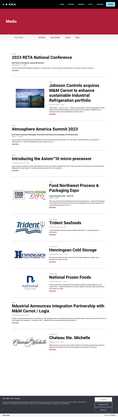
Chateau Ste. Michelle (69, 337)
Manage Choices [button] (103, 404)
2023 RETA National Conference (42, 57)
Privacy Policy (6, 415)
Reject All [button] (103, 410)
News (78, 37)
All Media (41, 37)
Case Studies (55, 37)
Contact (110, 4)
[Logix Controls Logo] (9, 4)
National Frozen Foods (70, 277)
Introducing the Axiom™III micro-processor (51, 158)
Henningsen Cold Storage (73, 250)
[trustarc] (113, 415)
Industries (81, 4)
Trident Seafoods (65, 222)
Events (67, 37)
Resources (100, 4)
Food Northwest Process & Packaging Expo (74, 188)
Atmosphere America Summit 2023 (45, 129)
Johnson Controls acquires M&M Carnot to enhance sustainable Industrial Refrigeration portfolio (74, 93)
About (62, 4)
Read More (15, 70)
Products (71, 4)
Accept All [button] (103, 399)
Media (91, 4)
